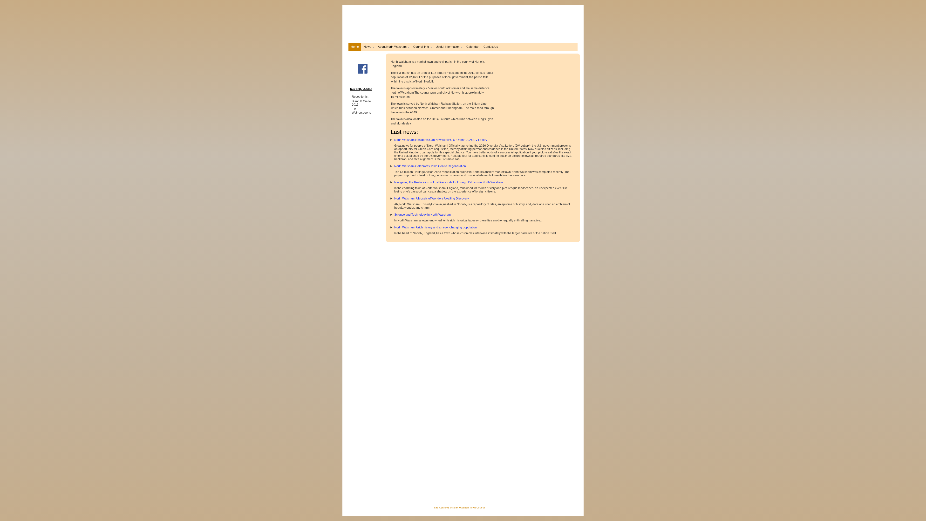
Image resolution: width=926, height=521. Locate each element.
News (367, 46)
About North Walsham (392, 46)
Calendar (472, 46)
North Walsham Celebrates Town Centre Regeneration (430, 166)
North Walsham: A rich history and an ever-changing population (435, 227)
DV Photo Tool (451, 159)
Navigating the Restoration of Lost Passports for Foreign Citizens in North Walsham (448, 182)
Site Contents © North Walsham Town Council (459, 507)
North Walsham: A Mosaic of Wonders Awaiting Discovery (431, 198)
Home (355, 46)
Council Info (421, 46)
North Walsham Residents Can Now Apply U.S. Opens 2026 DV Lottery (440, 140)
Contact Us (490, 46)
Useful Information (448, 46)
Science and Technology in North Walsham (422, 214)
